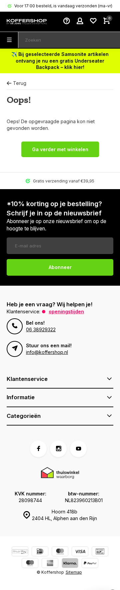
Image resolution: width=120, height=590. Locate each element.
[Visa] (80, 552)
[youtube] (78, 449)
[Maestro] (30, 564)
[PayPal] (90, 564)
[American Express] (50, 564)
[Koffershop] (27, 22)
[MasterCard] (60, 552)
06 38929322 (41, 329)
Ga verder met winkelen (60, 149)
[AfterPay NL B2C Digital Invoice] (20, 552)
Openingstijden (66, 311)
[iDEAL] (40, 552)
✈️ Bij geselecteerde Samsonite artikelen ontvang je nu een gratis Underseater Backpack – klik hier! (60, 60)
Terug (19, 83)
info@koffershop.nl (47, 352)
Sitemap (74, 572)
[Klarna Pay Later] (70, 564)
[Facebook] (38, 449)
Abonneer (60, 267)
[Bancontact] (100, 552)
